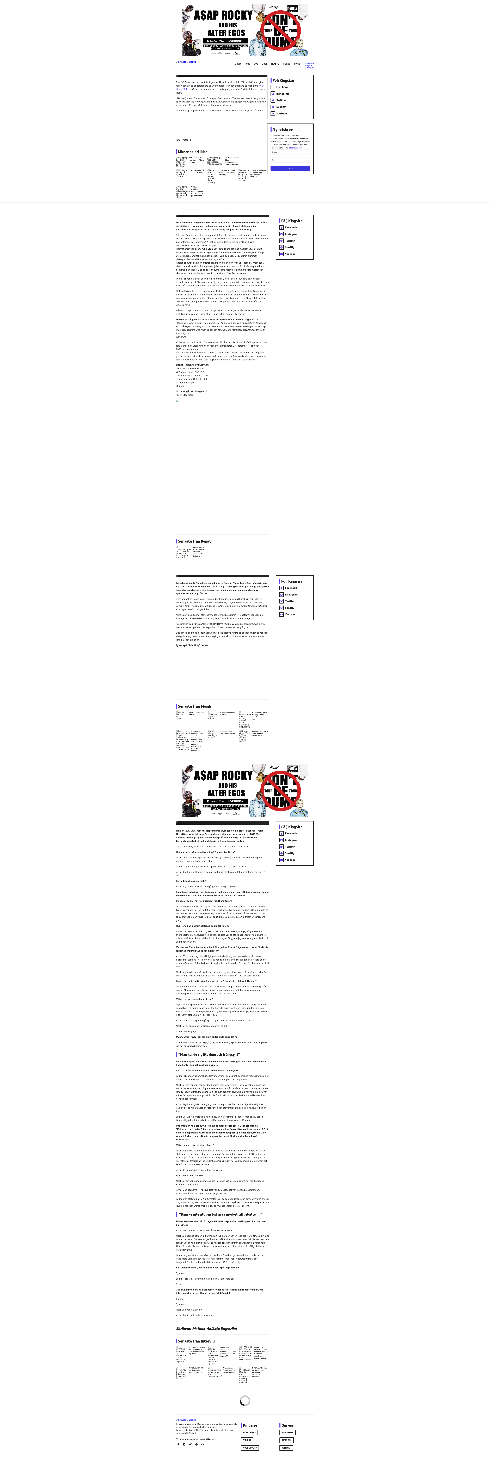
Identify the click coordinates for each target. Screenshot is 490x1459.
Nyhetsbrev (249, 1432)
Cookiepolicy (250, 1448)
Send (290, 168)
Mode (264, 64)
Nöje (247, 64)
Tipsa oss (286, 1440)
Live (256, 64)
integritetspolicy (295, 148)
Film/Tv (275, 64)
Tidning (247, 1440)
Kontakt (286, 1448)
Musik (238, 64)
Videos (286, 64)
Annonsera (287, 1432)
